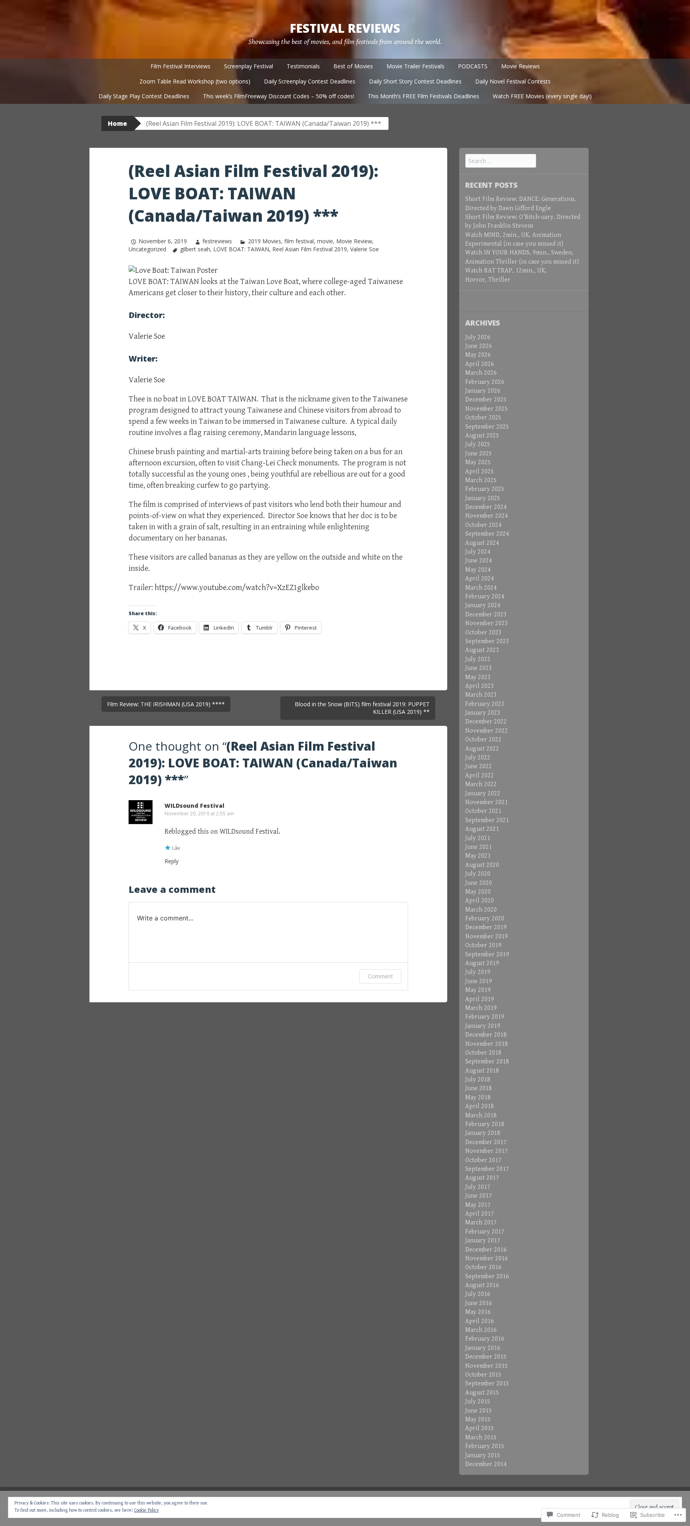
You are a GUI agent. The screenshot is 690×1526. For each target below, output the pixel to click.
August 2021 (482, 829)
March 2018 (481, 1115)
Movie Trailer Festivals (415, 66)
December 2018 (486, 1035)
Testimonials (303, 66)
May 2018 (478, 1097)
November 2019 (486, 936)
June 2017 (478, 1196)
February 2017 (484, 1232)
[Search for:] (500, 161)
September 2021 (487, 820)
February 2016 (484, 1339)
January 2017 (482, 1240)
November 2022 (486, 731)
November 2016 (486, 1258)
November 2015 (486, 1366)
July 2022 (477, 757)
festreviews (217, 241)
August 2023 (482, 650)
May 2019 (478, 990)
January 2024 (482, 605)
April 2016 (479, 1321)
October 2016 (483, 1267)
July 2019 (477, 972)
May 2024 (478, 570)
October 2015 (483, 1375)
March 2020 (481, 910)
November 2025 (486, 409)
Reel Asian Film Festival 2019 (309, 249)
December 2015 (486, 1357)
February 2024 (484, 596)
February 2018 (484, 1124)
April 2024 (479, 578)
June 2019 (478, 981)
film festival (299, 241)
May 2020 (478, 892)
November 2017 (486, 1151)
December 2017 (486, 1142)
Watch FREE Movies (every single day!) (542, 96)
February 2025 (484, 489)
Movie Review (354, 241)
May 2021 (478, 856)
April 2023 (479, 686)
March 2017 (481, 1222)
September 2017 (487, 1169)
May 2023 (478, 677)
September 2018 (487, 1061)
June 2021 (478, 847)
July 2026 (477, 337)
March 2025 (481, 480)
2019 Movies (264, 241)
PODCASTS (473, 66)
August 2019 (482, 963)
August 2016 (482, 1285)
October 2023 (483, 632)
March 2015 (481, 1437)
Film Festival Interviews (180, 66)
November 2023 (486, 623)
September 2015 (487, 1383)
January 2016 (482, 1348)
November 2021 (486, 802)
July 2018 (477, 1079)
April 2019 (479, 999)
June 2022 (478, 766)
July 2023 (477, 659)
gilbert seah (195, 249)
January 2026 (482, 391)
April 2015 (479, 1428)
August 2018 (482, 1071)
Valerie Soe (364, 249)
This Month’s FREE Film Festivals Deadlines (423, 96)
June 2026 (478, 346)
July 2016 (477, 1294)
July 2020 (477, 874)
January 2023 (482, 713)
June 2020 (478, 883)
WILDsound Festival (194, 805)
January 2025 (482, 498)
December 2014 (486, 1464)
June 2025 (478, 453)
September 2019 (487, 954)
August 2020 (482, 865)
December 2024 (486, 507)
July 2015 (477, 1401)
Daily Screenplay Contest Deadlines (309, 81)
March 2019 (481, 1008)
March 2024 (481, 588)
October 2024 (483, 525)
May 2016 (478, 1312)
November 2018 (486, 1044)
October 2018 (483, 1053)
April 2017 (479, 1214)
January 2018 (482, 1133)
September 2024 (487, 534)
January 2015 (482, 1455)
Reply (171, 861)
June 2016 (478, 1303)
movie (325, 241)
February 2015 (484, 1446)
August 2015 (482, 1393)
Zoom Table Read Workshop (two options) (194, 81)
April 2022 (479, 775)
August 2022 (482, 749)
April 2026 (479, 364)
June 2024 (478, 560)
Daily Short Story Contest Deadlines (415, 81)
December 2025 (486, 399)
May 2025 (478, 462)
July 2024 (477, 552)
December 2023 (486, 614)
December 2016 (486, 1250)
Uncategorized (147, 249)
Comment (380, 976)
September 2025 (487, 427)
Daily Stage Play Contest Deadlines (144, 96)
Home (117, 123)
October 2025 (483, 417)
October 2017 (483, 1160)
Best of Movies (353, 66)
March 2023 (481, 695)
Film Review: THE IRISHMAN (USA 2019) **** (166, 704)
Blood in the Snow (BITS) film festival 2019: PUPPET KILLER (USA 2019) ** (362, 708)
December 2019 (486, 927)
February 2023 (484, 704)
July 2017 (477, 1187)
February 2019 (484, 1017)
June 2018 (478, 1088)
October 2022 (483, 739)
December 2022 (486, 721)
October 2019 (483, 945)
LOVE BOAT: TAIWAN (241, 249)
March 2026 (481, 373)
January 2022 (482, 793)
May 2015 (478, 1419)
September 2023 (487, 641)
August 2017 (482, 1178)
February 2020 (484, 918)
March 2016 (481, 1330)
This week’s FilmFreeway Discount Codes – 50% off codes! (278, 96)
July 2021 (477, 838)
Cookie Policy (146, 1510)
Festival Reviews (345, 28)
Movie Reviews (520, 66)
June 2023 (478, 668)
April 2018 (479, 1106)
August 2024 (482, 543)
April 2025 (479, 471)
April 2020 (479, 900)
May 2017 (478, 1205)
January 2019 (482, 1026)
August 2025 (482, 435)
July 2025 (477, 444)
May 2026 (478, 355)
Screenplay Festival (248, 66)
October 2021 (483, 811)
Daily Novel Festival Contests (513, 81)
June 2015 (478, 1411)
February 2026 (484, 382)
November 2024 (486, 516)
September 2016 (487, 1276)
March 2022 (481, 784)
